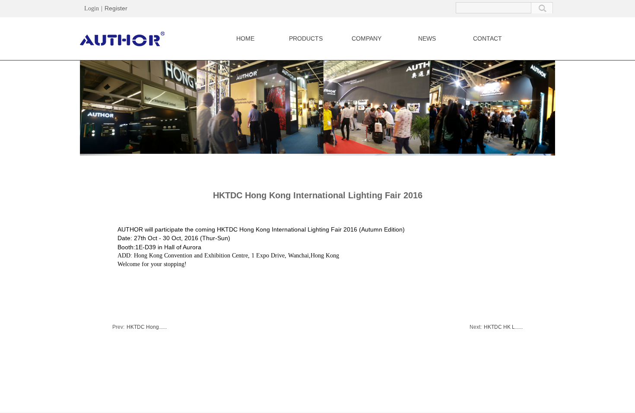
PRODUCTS (306, 38)
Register (116, 8)
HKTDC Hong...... (139, 327)
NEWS (427, 38)
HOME (245, 38)
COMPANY (366, 38)
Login (91, 8)
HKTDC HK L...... (496, 327)
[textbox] (493, 7)
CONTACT (487, 38)
